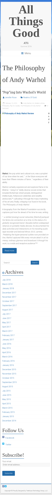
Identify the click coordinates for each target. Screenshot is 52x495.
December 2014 (9, 421)
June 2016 (6, 344)
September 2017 (9, 305)
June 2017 (6, 318)
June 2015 (6, 395)
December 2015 (9, 369)
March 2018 (7, 284)
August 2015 (7, 386)
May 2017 (6, 322)
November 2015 (9, 374)
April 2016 (6, 352)
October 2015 (8, 378)
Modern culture (39, 103)
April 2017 (6, 327)
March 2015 (7, 408)
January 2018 (8, 288)
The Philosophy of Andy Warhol (30, 106)
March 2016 (7, 357)
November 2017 (9, 297)
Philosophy (5, 106)
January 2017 (8, 339)
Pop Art (12, 106)
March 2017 (7, 331)
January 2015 (8, 416)
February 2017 (8, 335)
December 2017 (9, 293)
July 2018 (6, 280)
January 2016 (8, 365)
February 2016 (8, 361)
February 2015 (8, 412)
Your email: (6, 461)
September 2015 (9, 382)
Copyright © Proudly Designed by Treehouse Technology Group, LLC (26, 491)
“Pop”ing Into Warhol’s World (24, 92)
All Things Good (26, 21)
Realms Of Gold (30, 97)
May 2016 (6, 348)
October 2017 (8, 301)
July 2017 (6, 314)
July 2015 (6, 391)
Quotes (17, 106)
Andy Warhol (27, 103)
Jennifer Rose (11, 97)
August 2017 (7, 310)
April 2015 (6, 403)
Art (33, 103)
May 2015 (6, 399)
